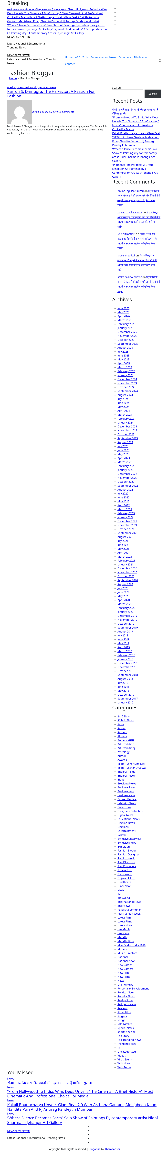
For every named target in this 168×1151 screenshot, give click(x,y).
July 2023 (122, 446)
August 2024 (125, 395)
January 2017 (125, 702)
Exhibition (123, 846)
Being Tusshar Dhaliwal (131, 768)
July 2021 (122, 541)
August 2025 (125, 347)
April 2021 (123, 552)
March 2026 (124, 320)
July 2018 (122, 683)
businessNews (126, 795)
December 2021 (127, 521)
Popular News (126, 996)
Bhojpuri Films (126, 771)
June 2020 (123, 592)
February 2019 (126, 655)
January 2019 (125, 659)
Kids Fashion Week (129, 913)
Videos (121, 1055)
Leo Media (123, 929)
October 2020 (125, 576)
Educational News (128, 819)
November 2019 (127, 620)
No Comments (66, 111)
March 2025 (124, 367)
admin (36, 111)
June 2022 (123, 497)
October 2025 (125, 340)
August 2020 (125, 584)
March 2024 (124, 414)
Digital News (125, 815)
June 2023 (123, 450)
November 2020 (127, 572)
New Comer (124, 965)
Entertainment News (103, 57)
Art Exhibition (125, 744)
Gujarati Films (126, 878)
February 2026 (126, 324)
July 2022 (122, 493)
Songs (121, 1020)
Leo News (123, 933)
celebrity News (126, 803)
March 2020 (124, 604)
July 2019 (122, 635)
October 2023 (125, 434)
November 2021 (127, 525)
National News (126, 961)
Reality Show (125, 1000)
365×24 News (125, 720)
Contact (70, 64)
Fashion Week (126, 858)
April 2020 (123, 600)
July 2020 (122, 588)
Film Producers (126, 866)
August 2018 (125, 679)
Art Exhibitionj (126, 748)
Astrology (123, 752)
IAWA (120, 890)
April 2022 (123, 505)
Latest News (49, 87)
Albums (122, 736)
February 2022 (126, 513)
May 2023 (123, 454)
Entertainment (126, 831)
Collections (124, 807)
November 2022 (127, 478)
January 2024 (125, 422)
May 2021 (123, 549)
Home (69, 57)
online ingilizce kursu (130, 191)
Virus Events (125, 1059)
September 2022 (127, 485)
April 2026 (123, 316)
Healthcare (124, 882)
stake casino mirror (129, 277)
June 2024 (123, 403)
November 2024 (127, 383)
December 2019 (127, 616)
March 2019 (124, 651)
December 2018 (127, 663)
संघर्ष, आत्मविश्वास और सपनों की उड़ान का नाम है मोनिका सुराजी (49, 1082)
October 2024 (125, 387)
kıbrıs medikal (126, 255)
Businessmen (125, 791)
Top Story (123, 1036)
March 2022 (124, 509)
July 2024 (122, 399)
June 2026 (123, 308)
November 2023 (127, 430)
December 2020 (127, 568)
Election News (126, 823)
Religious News (126, 1004)
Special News (125, 1028)
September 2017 (127, 698)
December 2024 (127, 379)
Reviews (122, 1008)
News (120, 980)
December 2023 (127, 426)
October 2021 (125, 529)
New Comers (125, 969)
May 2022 (123, 501)
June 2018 (123, 687)
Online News (125, 984)
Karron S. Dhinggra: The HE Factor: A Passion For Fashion (51, 94)
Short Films (124, 1012)
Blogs (120, 779)
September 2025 (127, 343)
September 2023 (127, 438)
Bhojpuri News (126, 775)
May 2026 (123, 312)
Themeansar (112, 1149)
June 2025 (123, 355)
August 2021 (125, 537)
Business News (126, 787)
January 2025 (125, 375)
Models (122, 949)
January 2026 (125, 328)
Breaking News (15, 87)
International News (129, 902)
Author (121, 756)
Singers (122, 1016)
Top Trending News (129, 1040)
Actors (121, 728)
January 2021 (125, 564)
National (122, 957)
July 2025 (122, 351)
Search (116, 87)
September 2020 (127, 580)
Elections (123, 827)
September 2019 (127, 627)
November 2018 (127, 667)
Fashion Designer (128, 854)
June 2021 (123, 545)
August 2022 (125, 489)
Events (121, 835)
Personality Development (133, 988)
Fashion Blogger (33, 87)
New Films (123, 976)
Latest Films (124, 921)
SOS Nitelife (124, 1024)
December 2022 (127, 474)
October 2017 (125, 694)
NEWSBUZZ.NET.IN (18, 37)
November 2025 (127, 336)
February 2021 (126, 560)
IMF (119, 894)
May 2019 (123, 643)
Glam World (124, 874)
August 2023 (125, 442)
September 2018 (127, 675)
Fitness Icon (124, 870)
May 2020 (123, 596)
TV (119, 1047)
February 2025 (126, 371)
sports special (126, 1032)
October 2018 (125, 671)
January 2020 (125, 612)
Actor (120, 724)
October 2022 (125, 481)
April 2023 (123, 458)
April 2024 (123, 411)
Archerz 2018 (125, 740)
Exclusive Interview (129, 838)
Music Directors (127, 953)
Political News (126, 992)
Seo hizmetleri (126, 234)
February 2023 (126, 466)
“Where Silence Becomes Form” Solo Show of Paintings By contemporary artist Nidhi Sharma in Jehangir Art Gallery (82, 1120)
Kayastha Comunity (129, 909)
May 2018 (123, 690)
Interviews (123, 906)
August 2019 (125, 631)
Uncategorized (126, 1051)
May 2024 (123, 407)
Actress (122, 732)
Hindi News (124, 886)
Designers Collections (130, 811)
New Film (123, 973)
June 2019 (123, 639)
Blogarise (94, 1149)
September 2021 (127, 533)
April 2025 (123, 363)
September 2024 (127, 391)
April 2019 (123, 647)
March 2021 (124, 556)
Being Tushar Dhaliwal (131, 764)
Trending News (126, 1044)
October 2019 (125, 623)
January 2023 (125, 470)
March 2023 (124, 462)
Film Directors (126, 862)
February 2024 (126, 418)
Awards (122, 760)
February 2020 (126, 608)
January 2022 (125, 517)
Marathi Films (125, 941)
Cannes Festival (126, 799)
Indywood (123, 898)
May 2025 (123, 359)
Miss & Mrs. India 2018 (131, 945)
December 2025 (127, 332)
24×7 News (124, 716)
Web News (124, 1063)
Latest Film (124, 917)
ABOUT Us (81, 57)
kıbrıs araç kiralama (129, 212)
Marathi (122, 937)
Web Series (124, 1067)
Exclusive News (126, 842)
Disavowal (125, 57)
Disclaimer (140, 57)
